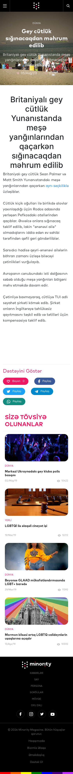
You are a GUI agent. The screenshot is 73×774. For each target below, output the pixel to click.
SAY (36, 680)
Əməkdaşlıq (36, 755)
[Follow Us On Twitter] (42, 714)
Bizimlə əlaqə (36, 748)
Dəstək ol (36, 762)
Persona (36, 686)
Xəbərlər (36, 673)
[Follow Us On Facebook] (20, 714)
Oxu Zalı (36, 705)
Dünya (37, 23)
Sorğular (36, 692)
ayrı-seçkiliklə (57, 186)
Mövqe (36, 699)
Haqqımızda (36, 741)
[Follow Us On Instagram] (31, 714)
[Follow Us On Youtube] (52, 714)
